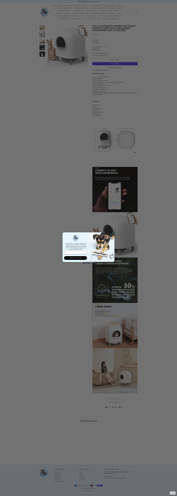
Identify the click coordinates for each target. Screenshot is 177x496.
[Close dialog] (112, 234)
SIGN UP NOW (75, 258)
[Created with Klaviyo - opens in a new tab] (88, 263)
